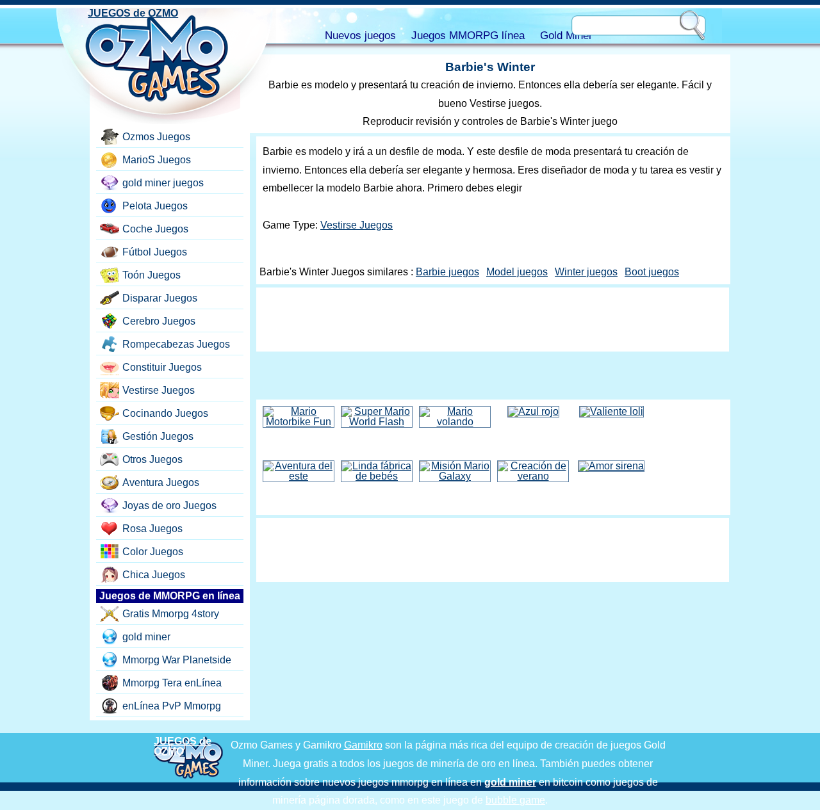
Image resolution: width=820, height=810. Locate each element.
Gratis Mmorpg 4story (170, 613)
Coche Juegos (155, 228)
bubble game (515, 800)
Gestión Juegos (157, 436)
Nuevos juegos (360, 35)
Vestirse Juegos (356, 225)
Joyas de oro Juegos (169, 505)
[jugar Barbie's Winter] (490, 378)
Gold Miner (566, 35)
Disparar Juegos (159, 298)
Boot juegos (652, 271)
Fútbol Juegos (154, 252)
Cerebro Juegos (158, 321)
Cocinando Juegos (165, 413)
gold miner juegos (163, 182)
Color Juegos (152, 551)
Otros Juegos (152, 459)
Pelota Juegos (155, 205)
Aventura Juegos (160, 482)
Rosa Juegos (152, 528)
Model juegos (517, 271)
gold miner (146, 636)
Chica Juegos (153, 574)
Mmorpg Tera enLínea (172, 682)
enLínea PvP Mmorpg (171, 706)
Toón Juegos (151, 275)
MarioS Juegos (156, 159)
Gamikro (363, 745)
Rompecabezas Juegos (176, 344)
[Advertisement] (492, 319)
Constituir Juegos (162, 367)
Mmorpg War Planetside (176, 659)
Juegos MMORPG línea (468, 35)
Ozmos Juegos (156, 136)
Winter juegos (586, 271)
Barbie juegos (447, 271)
